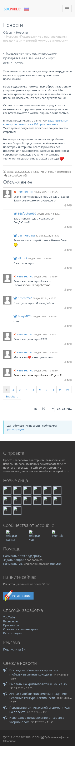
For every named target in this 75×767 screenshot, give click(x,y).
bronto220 (25, 298)
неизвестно (25, 192)
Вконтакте (10, 621)
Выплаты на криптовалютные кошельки (38, 684)
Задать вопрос (13, 560)
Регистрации (12, 633)
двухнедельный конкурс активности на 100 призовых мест (35, 122)
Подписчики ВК (14, 649)
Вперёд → (12, 396)
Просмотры (11, 625)
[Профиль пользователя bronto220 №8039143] (7, 300)
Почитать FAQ (13, 564)
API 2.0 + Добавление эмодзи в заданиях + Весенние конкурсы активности (39, 696)
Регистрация (21, 596)
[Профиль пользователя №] (7, 193)
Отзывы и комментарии (20, 629)
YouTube (9, 617)
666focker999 (27, 214)
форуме (55, 564)
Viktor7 (22, 258)
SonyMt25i (25, 316)
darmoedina (26, 235)
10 (67, 389)
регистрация (15, 429)
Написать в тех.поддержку (22, 556)
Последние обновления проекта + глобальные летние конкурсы (33, 672)
